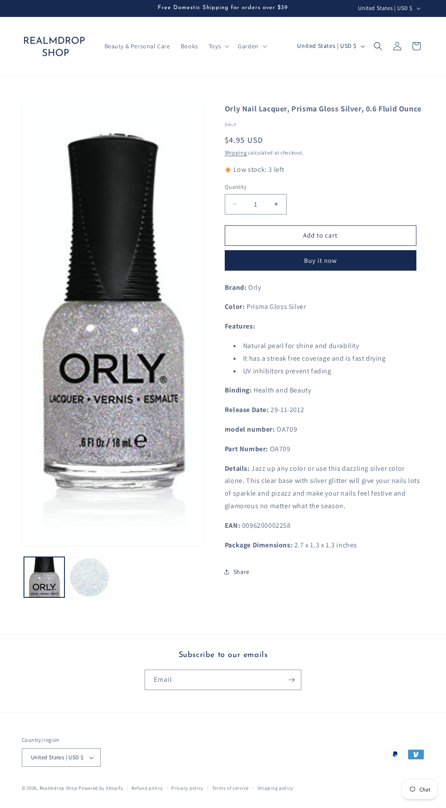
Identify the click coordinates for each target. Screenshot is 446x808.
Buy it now (320, 260)
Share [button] (241, 572)
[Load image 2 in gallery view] (89, 577)
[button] (218, 46)
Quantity (236, 187)
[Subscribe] (291, 680)
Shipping (236, 152)
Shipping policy (275, 788)
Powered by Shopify (100, 788)
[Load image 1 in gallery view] (44, 577)
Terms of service (230, 788)
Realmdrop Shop (59, 788)
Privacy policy (187, 788)
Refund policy (147, 788)
